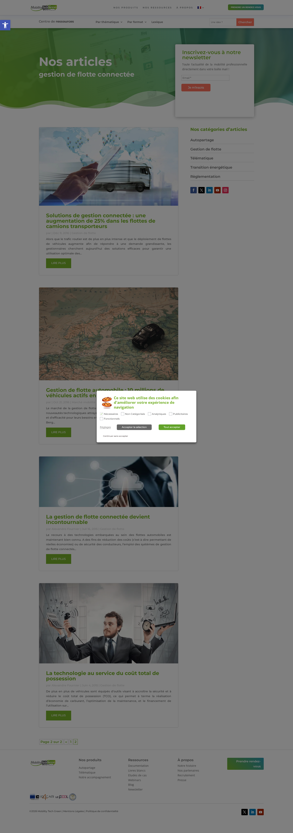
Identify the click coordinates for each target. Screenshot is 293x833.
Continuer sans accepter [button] (115, 436)
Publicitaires (180, 414)
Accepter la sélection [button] (134, 427)
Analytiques (159, 414)
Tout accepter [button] (172, 427)
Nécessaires (111, 414)
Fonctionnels (112, 418)
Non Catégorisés (135, 414)
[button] (5, 25)
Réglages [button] (105, 427)
